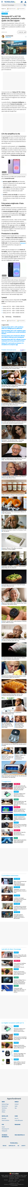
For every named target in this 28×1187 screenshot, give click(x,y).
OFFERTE (16, 791)
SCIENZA (16, 799)
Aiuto (19, 1181)
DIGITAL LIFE (17, 784)
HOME (2, 11)
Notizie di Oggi (5, 1104)
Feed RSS (4, 1145)
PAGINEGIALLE (11, 1175)
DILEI (15, 1176)
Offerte (3, 1112)
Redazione (17, 1124)
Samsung (22, 243)
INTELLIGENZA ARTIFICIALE (20, 814)
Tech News (4, 1108)
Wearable (4, 1118)
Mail (22, 4)
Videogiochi (4, 1130)
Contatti (23, 1145)
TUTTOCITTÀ (11, 1176)
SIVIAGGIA (19, 1176)
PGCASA (25, 1175)
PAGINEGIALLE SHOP (19, 1175)
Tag (18, 1145)
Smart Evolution (5, 1120)
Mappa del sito (12, 1145)
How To (16, 1118)
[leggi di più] (26, 36)
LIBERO (2, 1175)
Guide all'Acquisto (19, 1120)
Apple (16, 1106)
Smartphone (17, 316)
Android (16, 1104)
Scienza (3, 1110)
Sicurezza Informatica (5, 1135)
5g (3, 316)
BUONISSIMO (11, 1178)
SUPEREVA (17, 1178)
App (16, 1108)
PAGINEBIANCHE (5, 1176)
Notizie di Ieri (5, 1106)
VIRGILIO (6, 1175)
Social (3, 1127)
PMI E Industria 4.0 (20, 1135)
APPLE (15, 838)
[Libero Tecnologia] (14, 1142)
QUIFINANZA (23, 1176)
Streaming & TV (5, 1128)
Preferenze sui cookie (12, 1181)
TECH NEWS (7, 11)
